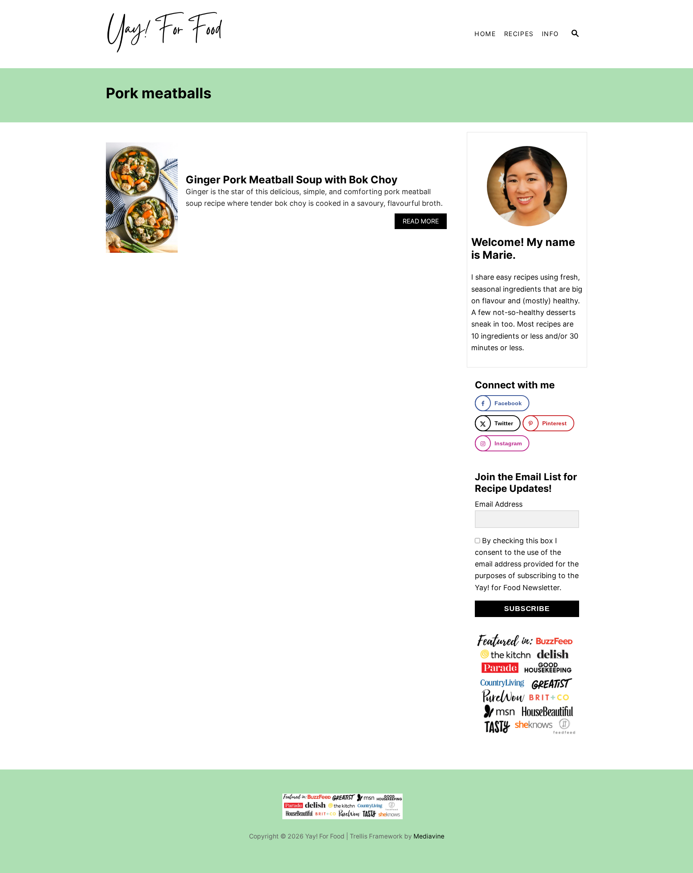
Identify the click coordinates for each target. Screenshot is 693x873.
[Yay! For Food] (178, 34)
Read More (423, 223)
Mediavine (428, 836)
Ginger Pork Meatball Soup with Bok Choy (291, 179)
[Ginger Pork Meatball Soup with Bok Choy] (142, 201)
